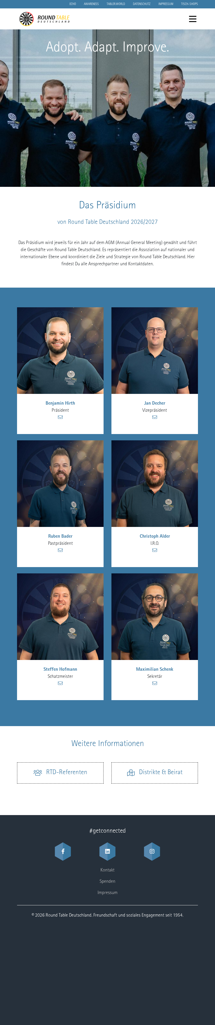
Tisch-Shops (189, 4)
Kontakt (107, 870)
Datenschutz (141, 4)
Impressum (165, 4)
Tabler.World (116, 4)
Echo (72, 4)
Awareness (91, 4)
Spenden (107, 881)
